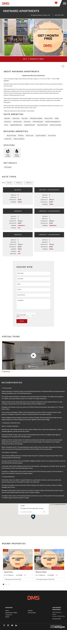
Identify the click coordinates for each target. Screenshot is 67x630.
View (19, 227)
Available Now (21, 225)
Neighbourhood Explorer (60, 504)
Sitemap (30, 610)
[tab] (3, 584)
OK (44, 512)
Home (7, 610)
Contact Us (8, 614)
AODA (7, 617)
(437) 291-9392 (59, 15)
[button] (33, 516)
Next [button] (65, 36)
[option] (19, 37)
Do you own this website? (26, 512)
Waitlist (20, 202)
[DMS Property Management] (5, 3)
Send (22, 321)
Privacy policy (32, 612)
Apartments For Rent (11, 612)
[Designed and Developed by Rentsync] (57, 627)
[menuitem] (16, 610)
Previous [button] (1, 36)
